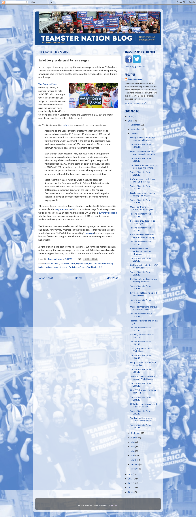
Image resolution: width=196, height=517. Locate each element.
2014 (130, 474)
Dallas (72, 264)
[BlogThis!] (87, 259)
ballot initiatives (52, 264)
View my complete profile (136, 103)
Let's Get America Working (101, 264)
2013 (130, 479)
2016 (130, 116)
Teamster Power (135, 79)
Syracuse (64, 267)
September (136, 433)
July (132, 442)
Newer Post (45, 278)
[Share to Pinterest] (96, 259)
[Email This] (84, 259)
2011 (130, 488)
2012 (130, 483)
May (133, 451)
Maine (41, 267)
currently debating (108, 213)
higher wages (82, 264)
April (133, 455)
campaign (89, 233)
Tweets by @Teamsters (135, 67)
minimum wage (51, 267)
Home (79, 278)
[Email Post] (79, 259)
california (64, 264)
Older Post (111, 278)
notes (66, 125)
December (135, 125)
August (134, 438)
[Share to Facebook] (93, 259)
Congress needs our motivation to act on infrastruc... (140, 251)
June (133, 447)
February (135, 464)
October (135, 134)
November (136, 129)
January (134, 469)
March (134, 460)
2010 (130, 492)
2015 (130, 121)
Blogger (114, 505)
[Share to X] (90, 259)
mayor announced (64, 209)
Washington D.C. (94, 267)
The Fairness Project (48, 84)
